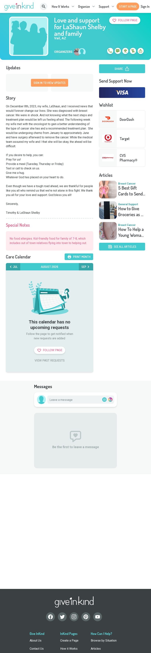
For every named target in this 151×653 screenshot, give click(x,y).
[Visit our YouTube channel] (97, 616)
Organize (84, 6)
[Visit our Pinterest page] (85, 616)
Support (104, 6)
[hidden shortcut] (101, 51)
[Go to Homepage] (19, 6)
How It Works (60, 6)
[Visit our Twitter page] (62, 616)
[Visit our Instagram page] (74, 616)
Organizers (63, 51)
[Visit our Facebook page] (50, 616)
